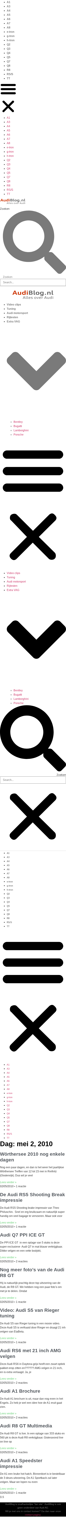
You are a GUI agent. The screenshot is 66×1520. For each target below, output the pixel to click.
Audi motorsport (17, 313)
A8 (8, 27)
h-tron (11, 40)
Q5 (8, 57)
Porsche (19, 434)
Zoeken (4, 208)
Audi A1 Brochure (20, 1391)
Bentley (18, 421)
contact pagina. (33, 1514)
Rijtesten (12, 317)
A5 (8, 14)
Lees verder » (8, 1182)
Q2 (8, 44)
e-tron (10, 31)
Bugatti (18, 426)
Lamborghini (21, 430)
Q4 (8, 53)
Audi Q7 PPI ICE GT (22, 1235)
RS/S (10, 74)
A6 (8, 19)
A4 (8, 10)
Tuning (11, 308)
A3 (8, 6)
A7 (8, 23)
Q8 (8, 65)
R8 (8, 69)
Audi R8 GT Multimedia (26, 1425)
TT (8, 78)
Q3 (8, 48)
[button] (8, 98)
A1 (8, 2)
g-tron (11, 36)
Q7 (8, 61)
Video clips (14, 304)
